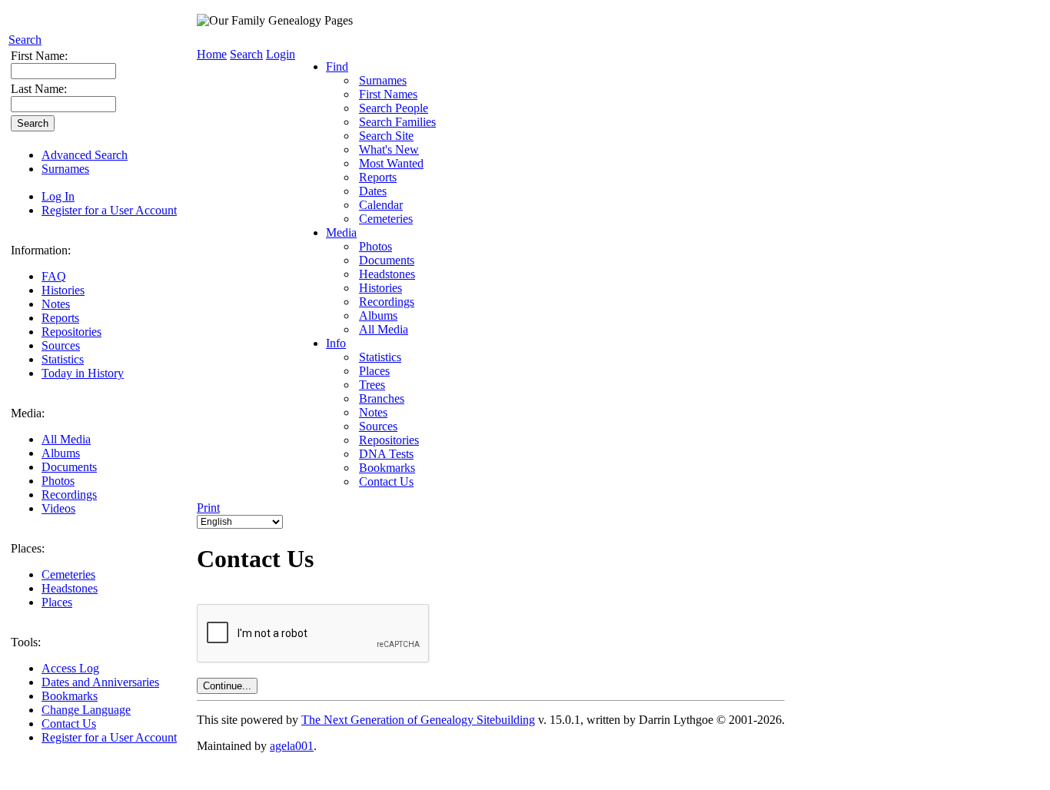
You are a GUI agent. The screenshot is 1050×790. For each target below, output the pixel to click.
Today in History (83, 373)
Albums (61, 453)
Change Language (86, 709)
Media (341, 232)
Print (208, 507)
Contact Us (69, 723)
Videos (58, 508)
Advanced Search (85, 154)
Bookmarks (70, 695)
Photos (58, 480)
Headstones (70, 588)
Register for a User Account (109, 210)
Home (212, 54)
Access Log (70, 668)
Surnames (65, 168)
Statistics (63, 359)
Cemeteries (68, 574)
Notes (56, 303)
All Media (66, 439)
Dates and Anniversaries (100, 682)
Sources (61, 345)
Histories (63, 290)
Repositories (71, 331)
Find (337, 66)
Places (57, 602)
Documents (69, 466)
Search (25, 39)
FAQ (54, 276)
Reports (60, 317)
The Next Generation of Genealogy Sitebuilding (418, 719)
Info (336, 343)
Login (280, 54)
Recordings (69, 494)
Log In (58, 196)
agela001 (292, 745)
